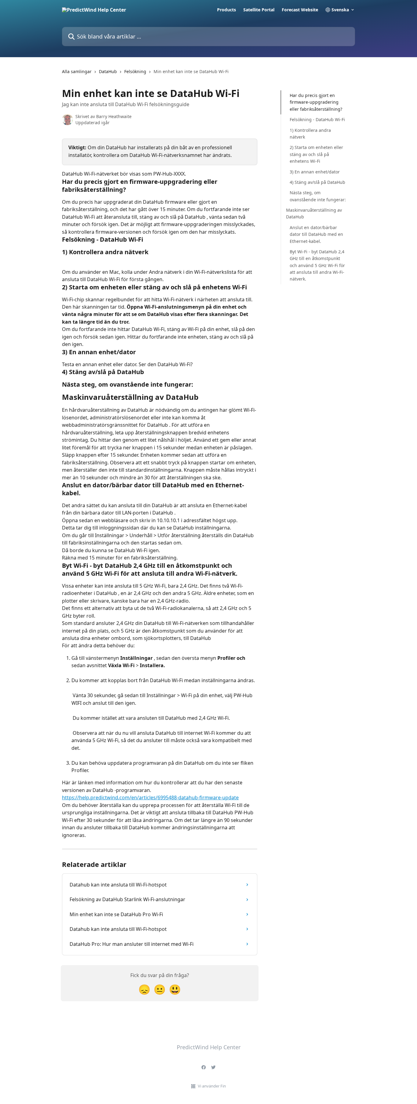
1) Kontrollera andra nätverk (310, 133)
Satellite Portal (258, 10)
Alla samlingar (77, 71)
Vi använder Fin (212, 1086)
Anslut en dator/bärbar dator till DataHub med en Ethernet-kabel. (316, 234)
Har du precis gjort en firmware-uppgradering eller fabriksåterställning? (316, 102)
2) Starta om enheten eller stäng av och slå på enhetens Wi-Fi (316, 154)
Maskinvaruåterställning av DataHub (314, 213)
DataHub (108, 71)
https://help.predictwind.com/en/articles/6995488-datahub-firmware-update (150, 797)
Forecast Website (300, 10)
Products (226, 10)
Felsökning (135, 71)
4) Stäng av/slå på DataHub (317, 182)
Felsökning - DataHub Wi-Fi (317, 119)
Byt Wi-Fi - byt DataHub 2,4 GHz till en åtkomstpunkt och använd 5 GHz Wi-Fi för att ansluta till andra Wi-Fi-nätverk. (317, 265)
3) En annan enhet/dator (315, 171)
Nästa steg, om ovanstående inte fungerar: (318, 196)
